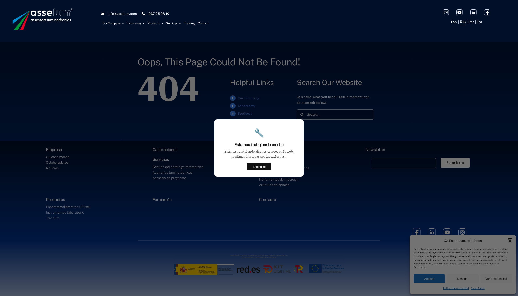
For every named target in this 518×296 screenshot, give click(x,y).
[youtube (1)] (459, 11)
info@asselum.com (122, 14)
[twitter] (473, 11)
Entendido (259, 166)
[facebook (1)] (487, 11)
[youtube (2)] (446, 11)
